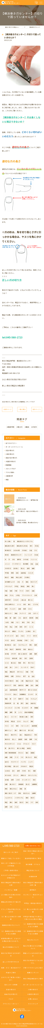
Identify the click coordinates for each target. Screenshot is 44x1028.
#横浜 (27, 427)
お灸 (13, 559)
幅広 (27, 753)
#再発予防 (10, 427)
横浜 (27, 798)
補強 (12, 577)
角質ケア (20, 699)
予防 (6, 627)
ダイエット (26, 744)
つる (35, 739)
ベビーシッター (25, 726)
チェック (25, 721)
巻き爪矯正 (8, 766)
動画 (33, 568)
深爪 (25, 658)
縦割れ (14, 631)
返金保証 (23, 573)
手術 (28, 622)
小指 (18, 582)
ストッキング (8, 708)
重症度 (20, 739)
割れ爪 (7, 577)
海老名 (29, 748)
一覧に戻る (22, 409)
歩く (34, 631)
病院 (6, 789)
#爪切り (34, 427)
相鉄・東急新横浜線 (10, 753)
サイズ (21, 591)
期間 (6, 712)
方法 (27, 699)
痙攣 (30, 739)
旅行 (22, 703)
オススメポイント (10, 744)
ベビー (18, 622)
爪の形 (24, 771)
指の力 (7, 762)
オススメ (20, 753)
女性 (11, 807)
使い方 (27, 784)
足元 (32, 685)
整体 (15, 618)
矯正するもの (29, 681)
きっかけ (30, 694)
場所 (17, 726)
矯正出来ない (28, 735)
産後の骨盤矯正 (29, 712)
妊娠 (33, 591)
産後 (6, 595)
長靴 (30, 654)
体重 (12, 622)
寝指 (27, 582)
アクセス (7, 658)
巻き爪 (32, 798)
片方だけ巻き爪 (9, 681)
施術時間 (34, 726)
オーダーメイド (9, 636)
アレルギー (13, 609)
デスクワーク (14, 762)
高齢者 (32, 753)
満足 (32, 721)
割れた (7, 735)
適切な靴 (14, 658)
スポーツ (35, 613)
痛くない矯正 (21, 748)
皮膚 (6, 757)
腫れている (23, 730)
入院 (29, 613)
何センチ (7, 631)
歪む (21, 735)
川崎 (22, 681)
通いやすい (12, 748)
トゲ (15, 699)
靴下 (24, 676)
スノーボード (24, 667)
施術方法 (20, 685)
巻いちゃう (29, 757)
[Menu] (40, 2)
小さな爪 (16, 600)
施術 (16, 802)
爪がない (18, 676)
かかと (30, 609)
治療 (6, 784)
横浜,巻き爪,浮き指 (22, 546)
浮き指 (36, 546)
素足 (35, 757)
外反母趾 (19, 640)
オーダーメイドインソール (14, 447)
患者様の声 (8, 703)
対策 (16, 627)
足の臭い (16, 568)
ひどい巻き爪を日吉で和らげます (14, 379)
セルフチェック (22, 645)
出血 (37, 564)
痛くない (30, 600)
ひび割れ (28, 631)
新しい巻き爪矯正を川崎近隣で (13, 385)
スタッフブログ (30, 402)
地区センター (8, 613)
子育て (26, 640)
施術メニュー (8, 730)
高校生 (22, 586)
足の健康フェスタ (10, 582)
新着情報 (22, 402)
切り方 (35, 636)
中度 (16, 591)
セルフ (34, 744)
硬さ (21, 658)
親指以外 (12, 672)
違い (11, 667)
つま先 (7, 622)
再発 (28, 586)
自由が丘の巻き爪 (11, 458)
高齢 (34, 771)
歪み (17, 636)
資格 (21, 789)
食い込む (13, 663)
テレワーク (23, 613)
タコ (35, 550)
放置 (11, 757)
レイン (20, 712)
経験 (6, 807)
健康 (37, 685)
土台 (6, 690)
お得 (35, 595)
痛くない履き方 (22, 654)
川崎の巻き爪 (15, 402)
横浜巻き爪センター (16, 555)
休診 (24, 604)
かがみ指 (25, 559)
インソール (34, 559)
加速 (26, 739)
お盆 (30, 550)
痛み (11, 802)
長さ (15, 645)
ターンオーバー (26, 780)
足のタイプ (8, 685)
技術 (37, 802)
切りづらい (20, 672)
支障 (12, 780)
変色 (19, 793)
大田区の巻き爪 (11, 461)
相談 (16, 613)
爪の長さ (24, 550)
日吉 (32, 564)
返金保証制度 (13, 690)
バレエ (16, 807)
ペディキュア (8, 586)
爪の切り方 (8, 568)
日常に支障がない (10, 604)
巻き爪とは (26, 793)
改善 (27, 672)
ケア (32, 802)
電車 (35, 654)
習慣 (28, 568)
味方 (34, 780)
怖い (33, 622)
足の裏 (7, 780)
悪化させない (13, 789)
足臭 (17, 573)
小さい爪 (30, 573)
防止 (11, 627)
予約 (35, 735)
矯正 (6, 802)
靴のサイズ (23, 690)
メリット (7, 564)
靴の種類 (25, 564)
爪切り (27, 591)
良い (29, 771)
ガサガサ (13, 654)
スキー (16, 667)
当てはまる (8, 775)
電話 (6, 699)
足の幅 (7, 654)
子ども (12, 595)
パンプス (23, 762)
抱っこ (7, 717)
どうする (35, 604)
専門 (6, 609)
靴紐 (19, 663)
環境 (12, 573)
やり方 (7, 640)
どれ (19, 618)
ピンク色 (17, 708)
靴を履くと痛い (24, 717)
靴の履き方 (8, 550)
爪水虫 (36, 555)
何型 (15, 685)
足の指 (7, 721)
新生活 (13, 721)
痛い (29, 604)
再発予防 (18, 649)
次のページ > (37, 409)
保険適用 (20, 784)
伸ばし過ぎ (19, 577)
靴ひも (23, 568)
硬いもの (16, 766)
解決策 (31, 618)
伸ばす (12, 649)
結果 (35, 645)
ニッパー (30, 762)
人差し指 (23, 600)
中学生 (16, 586)
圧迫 (33, 676)
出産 (6, 667)
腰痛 (27, 685)
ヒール (31, 627)
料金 (6, 591)
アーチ (16, 757)
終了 (26, 627)
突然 (21, 627)
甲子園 (7, 573)
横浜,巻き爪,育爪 (9, 546)
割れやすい (14, 735)
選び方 (25, 618)
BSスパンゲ (34, 582)
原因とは (23, 775)
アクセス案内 (10, 472)
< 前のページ (7, 409)
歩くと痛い (8, 541)
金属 (19, 609)
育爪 (31, 546)
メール (19, 604)
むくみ (7, 663)
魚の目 (7, 555)
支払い (15, 694)
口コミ (19, 721)
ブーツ (29, 636)
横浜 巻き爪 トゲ (10, 793)
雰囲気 (7, 676)
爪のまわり (24, 766)
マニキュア (34, 699)
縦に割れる (8, 645)
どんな (19, 744)
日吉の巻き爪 (6, 402)
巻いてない (31, 663)
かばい (23, 636)
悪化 (30, 645)
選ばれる (7, 739)
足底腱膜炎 (23, 694)
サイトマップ (33, 1004)
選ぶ (16, 730)
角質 (24, 609)
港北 (17, 681)
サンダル (20, 631)
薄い (33, 586)
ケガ (22, 757)
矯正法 (31, 766)
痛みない (30, 649)
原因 (37, 618)
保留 (7, 480)
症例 (18, 771)
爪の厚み (27, 577)
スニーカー (14, 717)
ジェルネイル (8, 798)
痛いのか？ (13, 784)
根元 (23, 622)
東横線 (36, 708)
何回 (24, 649)
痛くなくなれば (32, 690)
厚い (24, 663)
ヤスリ (7, 726)
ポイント (16, 775)
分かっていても (32, 775)
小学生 (18, 595)
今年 (32, 672)
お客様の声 (9, 476)
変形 (32, 717)
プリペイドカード (27, 595)
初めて (32, 667)
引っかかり (25, 708)
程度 (11, 591)
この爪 (18, 780)
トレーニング (28, 555)
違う (13, 771)
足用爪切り (8, 600)
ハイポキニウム (19, 798)
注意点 (31, 658)
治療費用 (34, 784)
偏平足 (19, 559)
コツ (12, 726)
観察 (11, 712)
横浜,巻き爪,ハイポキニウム (25, 541)
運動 (6, 618)
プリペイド (8, 694)
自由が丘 (33, 703)
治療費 (34, 793)
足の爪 (13, 640)
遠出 (27, 703)
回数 (12, 676)
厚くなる (30, 730)
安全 (37, 681)
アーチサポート (16, 564)
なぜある (7, 771)
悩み (27, 802)
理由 (6, 672)
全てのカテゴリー (11, 443)
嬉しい (14, 739)
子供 (6, 649)
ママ (32, 640)
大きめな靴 (17, 550)
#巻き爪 (20, 427)
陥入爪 (21, 802)
